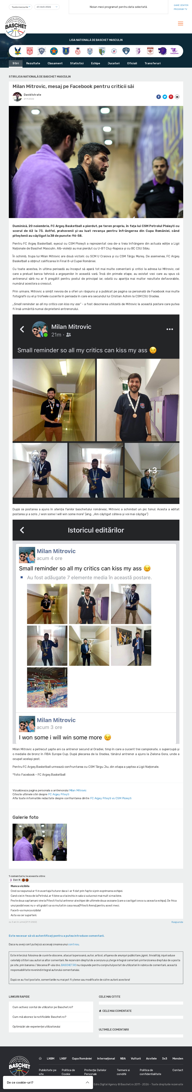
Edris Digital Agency (105, 1084)
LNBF (63, 1058)
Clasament (55, 63)
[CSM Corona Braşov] (66, 51)
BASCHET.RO (68, 965)
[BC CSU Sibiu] (18, 51)
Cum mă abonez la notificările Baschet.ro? (39, 1017)
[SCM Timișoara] (174, 51)
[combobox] (20, 7)
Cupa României (82, 1058)
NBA (123, 1058)
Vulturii (136, 1058)
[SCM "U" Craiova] (162, 51)
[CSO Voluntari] (126, 51)
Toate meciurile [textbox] (20, 7)
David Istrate (32, 94)
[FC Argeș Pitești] (138, 51)
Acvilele (151, 1058)
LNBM (51, 1058)
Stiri (16, 63)
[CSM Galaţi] (90, 51)
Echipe (95, 63)
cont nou (73, 944)
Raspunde (177, 922)
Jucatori (114, 63)
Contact (177, 1070)
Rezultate (33, 63)
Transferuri (153, 63)
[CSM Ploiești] (102, 51)
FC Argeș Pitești (58, 794)
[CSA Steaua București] (54, 51)
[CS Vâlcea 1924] (42, 51)
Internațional (106, 1058)
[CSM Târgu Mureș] (114, 51)
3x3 (164, 1058)
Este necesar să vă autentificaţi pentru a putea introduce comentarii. (56, 935)
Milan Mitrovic (78, 790)
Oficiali (132, 63)
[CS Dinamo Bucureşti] (30, 51)
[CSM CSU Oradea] (78, 51)
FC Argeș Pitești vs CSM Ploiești (110, 798)
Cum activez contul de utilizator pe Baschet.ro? (43, 1007)
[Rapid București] (150, 51)
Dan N (17, 879)
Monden (177, 1058)
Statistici (77, 63)
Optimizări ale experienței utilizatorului (36, 1026)
